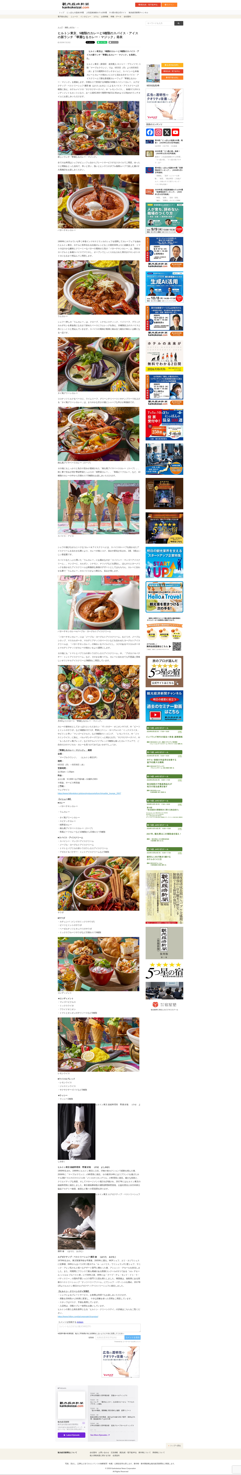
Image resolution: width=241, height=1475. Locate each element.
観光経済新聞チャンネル (138, 13)
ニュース (74, 17)
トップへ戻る (175, 1446)
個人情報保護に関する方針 (100, 1455)
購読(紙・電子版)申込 (149, 5)
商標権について (159, 1452)
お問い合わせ (104, 1452)
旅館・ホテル (70, 27)
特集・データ (116, 17)
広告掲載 (114, 1452)
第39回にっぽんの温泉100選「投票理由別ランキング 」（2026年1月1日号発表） (169, 170)
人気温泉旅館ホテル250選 (96, 13)
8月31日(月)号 (153, 85)
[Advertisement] (78, 1362)
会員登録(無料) (172, 65)
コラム (96, 17)
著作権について (144, 1452)
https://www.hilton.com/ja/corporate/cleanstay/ (78, 1317)
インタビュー (85, 17)
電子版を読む (63, 17)
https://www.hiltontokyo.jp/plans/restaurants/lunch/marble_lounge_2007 (89, 793)
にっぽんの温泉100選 (75, 13)
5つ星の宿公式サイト (117, 13)
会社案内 (127, 17)
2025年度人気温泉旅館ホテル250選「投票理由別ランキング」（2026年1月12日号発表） (169, 192)
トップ (61, 13)
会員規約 (116, 1455)
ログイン (170, 5)
